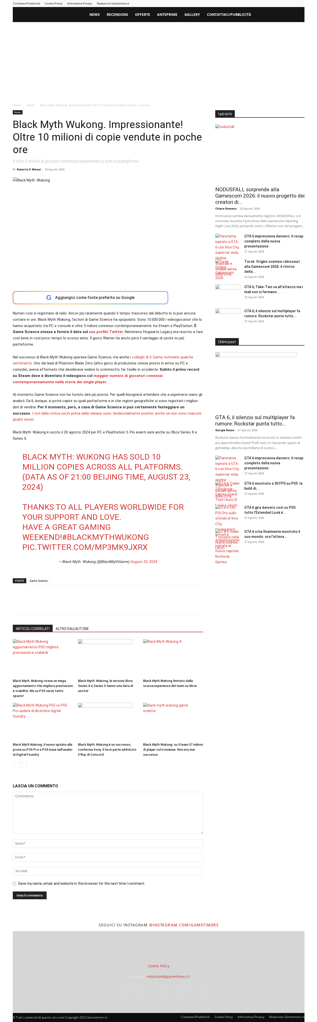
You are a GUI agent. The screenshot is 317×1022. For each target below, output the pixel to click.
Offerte (142, 14)
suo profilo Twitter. (106, 332)
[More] (98, 604)
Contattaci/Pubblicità (26, 3)
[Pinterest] (267, 3)
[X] (292, 3)
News (94, 14)
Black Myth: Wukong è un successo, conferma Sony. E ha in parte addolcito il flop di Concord (107, 749)
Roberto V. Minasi (29, 169)
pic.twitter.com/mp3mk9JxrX (85, 547)
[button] (298, 15)
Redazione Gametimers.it (113, 3)
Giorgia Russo (224, 430)
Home (17, 105)
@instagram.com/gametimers (184, 924)
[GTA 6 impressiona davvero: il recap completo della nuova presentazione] (227, 255)
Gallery (192, 14)
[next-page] (24, 764)
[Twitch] (284, 3)
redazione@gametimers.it (168, 976)
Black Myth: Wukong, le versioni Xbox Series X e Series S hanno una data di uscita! (105, 686)
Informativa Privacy (79, 3)
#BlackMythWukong (105, 537)
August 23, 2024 (144, 561)
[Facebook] (243, 3)
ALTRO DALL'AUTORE (72, 629)
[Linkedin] (259, 3)
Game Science (39, 581)
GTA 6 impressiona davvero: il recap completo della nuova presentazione (273, 241)
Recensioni (117, 14)
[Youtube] (300, 3)
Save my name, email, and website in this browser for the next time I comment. (81, 883)
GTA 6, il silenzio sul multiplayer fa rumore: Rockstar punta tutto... (255, 420)
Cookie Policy (53, 3)
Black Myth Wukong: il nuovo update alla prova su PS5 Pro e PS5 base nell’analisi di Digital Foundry (42, 749)
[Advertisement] (158, 60)
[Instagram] (251, 3)
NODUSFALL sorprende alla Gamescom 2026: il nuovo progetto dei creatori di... (259, 195)
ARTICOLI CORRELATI (33, 629)
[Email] (75, 604)
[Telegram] (276, 3)
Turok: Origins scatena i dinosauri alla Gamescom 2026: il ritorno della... (272, 267)
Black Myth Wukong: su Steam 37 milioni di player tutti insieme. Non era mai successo (173, 749)
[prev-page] (16, 764)
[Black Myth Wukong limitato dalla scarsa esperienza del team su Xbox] (173, 658)
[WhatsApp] (52, 604)
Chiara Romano (226, 208)
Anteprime (167, 14)
